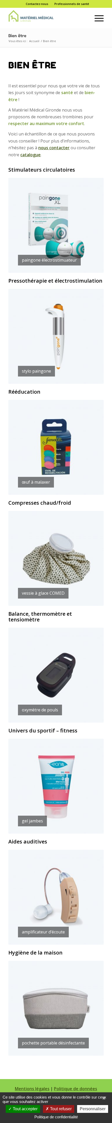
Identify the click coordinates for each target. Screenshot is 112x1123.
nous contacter (54, 148)
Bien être (17, 35)
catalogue (30, 155)
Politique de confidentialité (56, 1117)
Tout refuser (60, 1109)
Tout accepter (25, 1109)
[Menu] (96, 18)
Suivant (92, 225)
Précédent (20, 225)
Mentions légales (32, 1089)
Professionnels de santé (71, 4)
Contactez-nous (37, 4)
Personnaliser (92, 1109)
